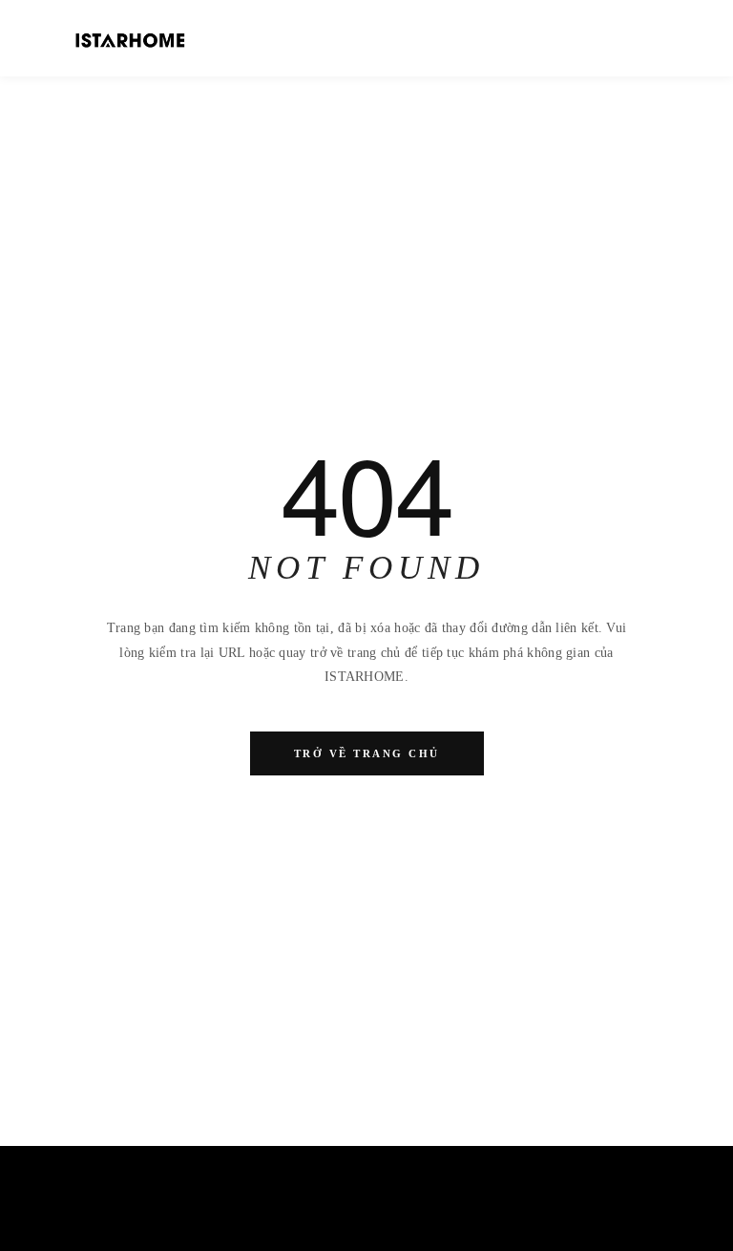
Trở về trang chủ (367, 753)
